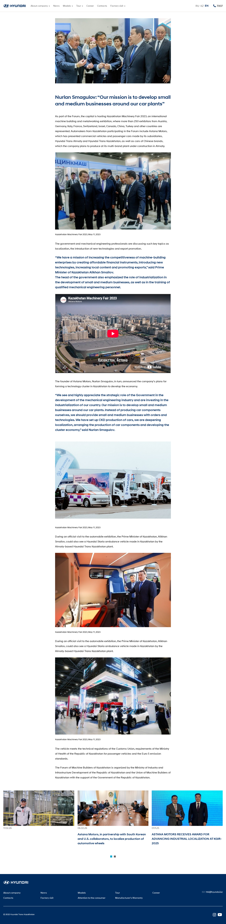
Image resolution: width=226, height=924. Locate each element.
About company (12, 892)
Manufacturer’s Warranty (129, 897)
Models (82, 892)
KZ (202, 5)
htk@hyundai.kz (214, 891)
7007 (220, 5)
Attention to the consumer (91, 897)
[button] (111, 856)
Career (90, 5)
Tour (117, 892)
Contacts (102, 5)
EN (206, 5)
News (56, 5)
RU (197, 5)
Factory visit (47, 897)
